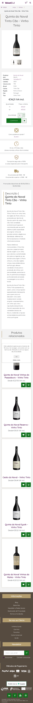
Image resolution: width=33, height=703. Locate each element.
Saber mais (16, 360)
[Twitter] (9, 695)
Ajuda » (16, 137)
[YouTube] (20, 695)
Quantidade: (12, 115)
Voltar (5, 7)
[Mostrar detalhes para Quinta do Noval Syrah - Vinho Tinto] (16, 508)
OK (16, 357)
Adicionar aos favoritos (24, 120)
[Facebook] (15, 695)
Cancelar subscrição (23, 657)
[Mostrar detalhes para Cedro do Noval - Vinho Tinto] (16, 458)
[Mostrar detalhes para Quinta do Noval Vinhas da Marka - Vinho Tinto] (16, 558)
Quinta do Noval (18, 75)
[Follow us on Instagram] (25, 695)
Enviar (26, 653)
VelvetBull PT (17, 79)
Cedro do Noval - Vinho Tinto (16, 477)
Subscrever (8, 657)
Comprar (14, 121)
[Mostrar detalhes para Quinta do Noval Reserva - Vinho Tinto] (16, 408)
